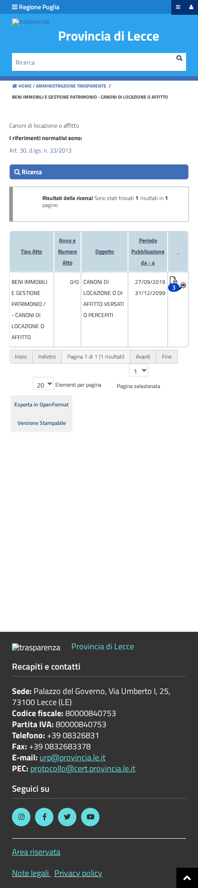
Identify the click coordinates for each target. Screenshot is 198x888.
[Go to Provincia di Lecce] (30, 22)
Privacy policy (78, 873)
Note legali (30, 873)
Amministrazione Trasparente (70, 85)
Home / (26, 85)
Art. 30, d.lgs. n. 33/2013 (40, 150)
